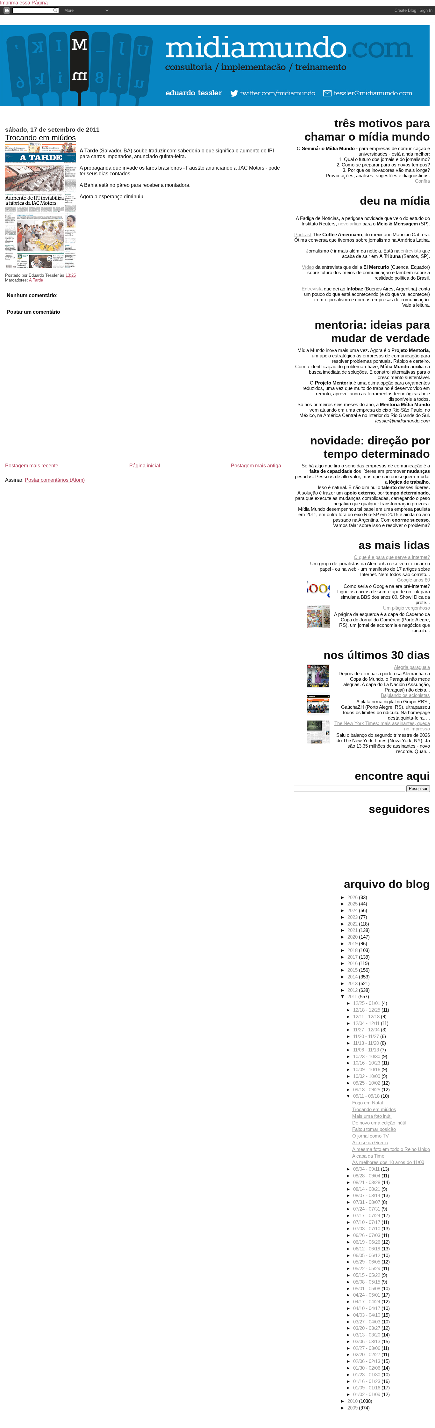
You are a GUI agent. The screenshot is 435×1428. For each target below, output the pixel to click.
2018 (353, 950)
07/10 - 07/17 (367, 1222)
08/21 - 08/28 (367, 1182)
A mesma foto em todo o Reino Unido (391, 1149)
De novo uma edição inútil (379, 1122)
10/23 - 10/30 (367, 1056)
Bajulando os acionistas (405, 695)
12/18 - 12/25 (367, 1010)
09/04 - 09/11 (367, 1169)
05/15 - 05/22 (367, 1275)
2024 (353, 910)
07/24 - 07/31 (367, 1209)
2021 (353, 930)
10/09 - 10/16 (367, 1069)
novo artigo (349, 223)
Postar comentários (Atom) (55, 480)
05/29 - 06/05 (367, 1261)
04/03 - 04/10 (367, 1315)
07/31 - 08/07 (367, 1202)
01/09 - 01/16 (367, 1387)
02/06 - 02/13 (367, 1361)
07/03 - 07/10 (367, 1228)
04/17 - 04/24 (367, 1301)
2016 (353, 963)
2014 (353, 976)
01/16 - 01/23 (367, 1381)
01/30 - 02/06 (367, 1368)
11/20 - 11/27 (366, 1036)
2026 (353, 897)
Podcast (302, 234)
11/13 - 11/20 (366, 1043)
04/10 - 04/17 (367, 1308)
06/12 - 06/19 (367, 1248)
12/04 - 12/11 (367, 1023)
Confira (422, 181)
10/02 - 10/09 (367, 1076)
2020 (353, 937)
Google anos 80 (413, 579)
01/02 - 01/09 (367, 1394)
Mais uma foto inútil (372, 1116)
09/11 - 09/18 (367, 1096)
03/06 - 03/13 (367, 1341)
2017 (353, 957)
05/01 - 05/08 (367, 1288)
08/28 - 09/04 (367, 1175)
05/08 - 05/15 (367, 1282)
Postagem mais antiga (256, 465)
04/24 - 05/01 (367, 1295)
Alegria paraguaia (412, 667)
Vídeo (308, 267)
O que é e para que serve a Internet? (392, 557)
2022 (353, 923)
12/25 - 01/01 (367, 1003)
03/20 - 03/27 (367, 1328)
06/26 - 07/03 (367, 1235)
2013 (353, 983)
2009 (353, 1407)
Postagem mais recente (31, 465)
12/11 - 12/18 (367, 1016)
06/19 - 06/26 (367, 1242)
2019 (353, 943)
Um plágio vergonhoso (406, 608)
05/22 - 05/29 (367, 1268)
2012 (353, 990)
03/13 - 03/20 (367, 1334)
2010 (353, 1401)
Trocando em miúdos (40, 137)
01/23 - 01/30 (367, 1374)
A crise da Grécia (370, 1142)
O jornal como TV (370, 1136)
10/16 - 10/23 (367, 1063)
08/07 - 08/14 (367, 1195)
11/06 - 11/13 (366, 1049)
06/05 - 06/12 (367, 1255)
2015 (353, 970)
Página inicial (144, 465)
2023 (353, 917)
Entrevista (312, 288)
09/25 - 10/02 (367, 1083)
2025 (353, 903)
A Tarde (36, 280)
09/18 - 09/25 (367, 1089)
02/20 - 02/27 (367, 1354)
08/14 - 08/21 (367, 1189)
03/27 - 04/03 (367, 1321)
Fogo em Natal (367, 1102)
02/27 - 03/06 (367, 1348)
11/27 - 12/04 (367, 1029)
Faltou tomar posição (374, 1129)
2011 (352, 996)
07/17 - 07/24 (367, 1215)
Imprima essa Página (24, 2)
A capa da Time (368, 1156)
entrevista (411, 250)
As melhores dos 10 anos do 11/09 (388, 1162)
